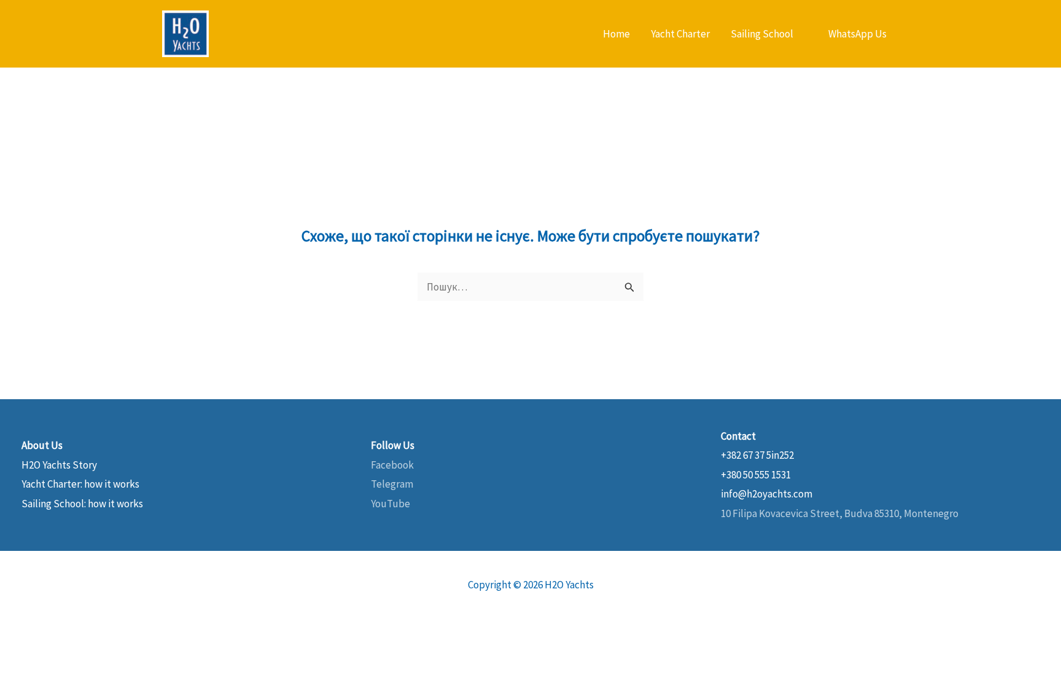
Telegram (392, 484)
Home (616, 34)
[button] (857, 34)
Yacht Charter (680, 34)
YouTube (390, 503)
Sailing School (762, 34)
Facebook (392, 465)
